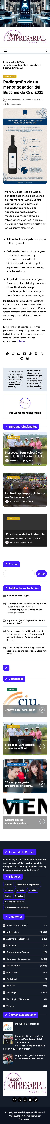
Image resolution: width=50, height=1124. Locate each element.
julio (8, 896)
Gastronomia (12, 972)
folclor (22, 890)
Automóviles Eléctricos (16, 764)
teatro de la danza (15, 902)
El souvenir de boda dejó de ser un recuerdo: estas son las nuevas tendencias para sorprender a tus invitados (24, 540)
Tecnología (12, 689)
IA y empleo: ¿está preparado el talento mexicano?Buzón (26, 622)
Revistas (10, 985)
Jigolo (22, 341)
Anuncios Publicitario (16, 925)
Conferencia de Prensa (17, 952)
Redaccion (14, 460)
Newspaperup (30, 1115)
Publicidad (11, 979)
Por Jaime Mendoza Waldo (19, 99)
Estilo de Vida (9, 76)
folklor (34, 890)
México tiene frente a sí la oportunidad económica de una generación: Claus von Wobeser (26, 650)
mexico (20, 896)
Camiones (11, 945)
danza (9, 884)
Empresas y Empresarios (18, 802)
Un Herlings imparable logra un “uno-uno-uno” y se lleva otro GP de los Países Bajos (25, 499)
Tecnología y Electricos (17, 999)
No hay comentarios (13, 104)
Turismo (10, 1006)
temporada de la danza (17, 907)
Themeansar (25, 1119)
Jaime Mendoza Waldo (27, 412)
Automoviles (12, 932)
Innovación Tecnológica (18, 595)
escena (9, 890)
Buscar (13, 564)
